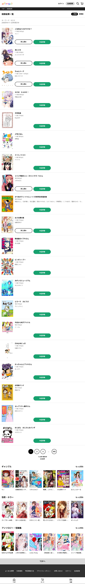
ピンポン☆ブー (20, 260)
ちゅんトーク (19, 71)
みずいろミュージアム (22, 281)
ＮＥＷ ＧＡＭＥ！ (22, 92)
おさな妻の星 (19, 218)
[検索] (77, 3)
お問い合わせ (58, 571)
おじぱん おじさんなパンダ (25, 428)
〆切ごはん (19, 134)
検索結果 (9, 9)
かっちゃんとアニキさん (23, 364)
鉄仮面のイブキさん (22, 239)
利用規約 (19, 571)
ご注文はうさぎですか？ (23, 29)
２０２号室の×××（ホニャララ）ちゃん (29, 176)
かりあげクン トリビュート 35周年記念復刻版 (31, 197)
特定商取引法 (29, 571)
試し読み (23, 42)
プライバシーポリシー (44, 571)
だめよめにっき (20, 343)
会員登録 (70, 3)
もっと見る (79, 467)
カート (42, 582)
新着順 (81, 14)
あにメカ (18, 50)
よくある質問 (9, 571)
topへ (42, 561)
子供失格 (18, 113)
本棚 (71, 582)
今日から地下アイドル (22, 322)
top (3, 9)
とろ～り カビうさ (22, 301)
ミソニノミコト (20, 155)
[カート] (82, 3)
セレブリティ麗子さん (22, 406)
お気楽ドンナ (19, 385)
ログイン (61, 3)
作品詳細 (42, 42)
